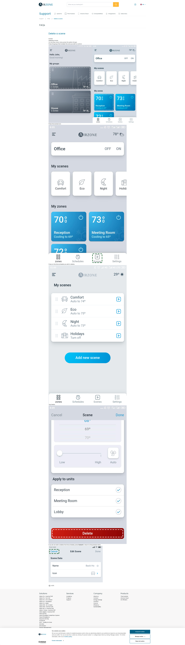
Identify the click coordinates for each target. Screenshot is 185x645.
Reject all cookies (139, 641)
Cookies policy (68, 636)
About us (96, 596)
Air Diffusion (124, 600)
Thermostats (124, 596)
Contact (96, 598)
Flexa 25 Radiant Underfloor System (49, 615)
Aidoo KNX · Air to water (46, 605)
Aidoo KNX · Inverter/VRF (46, 607)
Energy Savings (98, 600)
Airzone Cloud (124, 598)
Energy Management (45, 627)
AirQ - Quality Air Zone (45, 622)
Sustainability (97, 607)
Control (96, 603)
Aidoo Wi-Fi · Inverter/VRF (46, 608)
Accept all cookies (140, 631)
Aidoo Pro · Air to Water (45, 600)
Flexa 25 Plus (42, 613)
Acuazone (42, 620)
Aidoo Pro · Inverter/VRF (46, 596)
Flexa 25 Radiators (44, 617)
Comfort (96, 601)
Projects (68, 598)
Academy (69, 596)
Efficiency (96, 605)
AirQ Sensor (42, 626)
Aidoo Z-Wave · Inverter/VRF (47, 610)
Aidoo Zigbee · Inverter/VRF (47, 612)
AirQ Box (41, 624)
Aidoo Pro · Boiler (44, 603)
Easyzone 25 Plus (44, 619)
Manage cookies (139, 636)
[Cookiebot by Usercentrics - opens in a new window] (42, 642)
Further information (57, 640)
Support (68, 600)
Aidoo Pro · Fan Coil (44, 598)
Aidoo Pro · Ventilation (45, 601)
